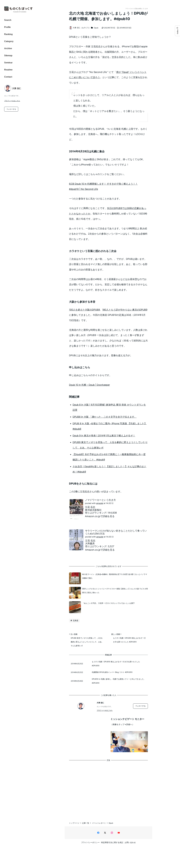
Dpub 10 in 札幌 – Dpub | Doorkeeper (89, 384)
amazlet (99, 503)
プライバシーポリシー (90, 842)
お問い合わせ (130, 842)
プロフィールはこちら (12, 101)
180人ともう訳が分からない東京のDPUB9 (124, 309)
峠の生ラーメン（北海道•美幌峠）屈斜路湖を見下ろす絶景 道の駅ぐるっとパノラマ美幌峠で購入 (114, 576)
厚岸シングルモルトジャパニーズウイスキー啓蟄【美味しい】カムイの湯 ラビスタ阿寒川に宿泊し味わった (115, 591)
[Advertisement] (108, 788)
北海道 (75, 620)
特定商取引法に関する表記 (112, 842)
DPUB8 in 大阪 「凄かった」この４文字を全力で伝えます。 (105, 416)
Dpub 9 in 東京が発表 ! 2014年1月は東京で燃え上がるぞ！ (104, 435)
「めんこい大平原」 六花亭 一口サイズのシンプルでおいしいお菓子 (108, 603)
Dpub (96, 28)
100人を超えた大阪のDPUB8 (84, 309)
